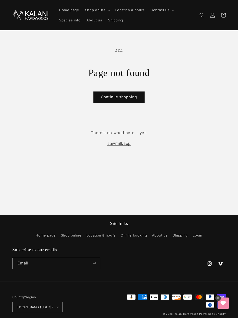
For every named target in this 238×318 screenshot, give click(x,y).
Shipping (180, 235)
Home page (46, 235)
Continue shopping (119, 97)
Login (197, 235)
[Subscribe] (94, 263)
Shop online (71, 235)
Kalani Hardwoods (186, 313)
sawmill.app (119, 143)
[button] (97, 10)
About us (160, 235)
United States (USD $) (35, 307)
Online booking (134, 235)
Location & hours (101, 235)
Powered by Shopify (212, 313)
